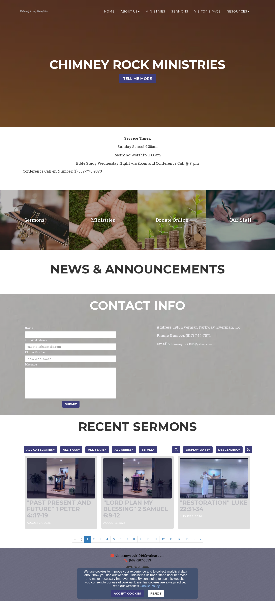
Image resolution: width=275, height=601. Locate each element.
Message (31, 364)
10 (148, 539)
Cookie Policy (150, 586)
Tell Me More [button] (137, 78)
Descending (228, 449)
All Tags (70, 449)
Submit (71, 404)
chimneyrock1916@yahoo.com (139, 555)
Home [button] (109, 11)
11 (155, 539)
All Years (96, 449)
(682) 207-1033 (140, 560)
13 (171, 539)
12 (163, 539)
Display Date (197, 449)
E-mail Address (36, 340)
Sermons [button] (179, 11)
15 (187, 539)
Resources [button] (237, 11)
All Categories (39, 449)
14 (179, 539)
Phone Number (35, 352)
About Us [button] (129, 11)
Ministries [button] (155, 11)
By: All (147, 449)
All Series (123, 449)
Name (29, 328)
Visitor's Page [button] (207, 11)
